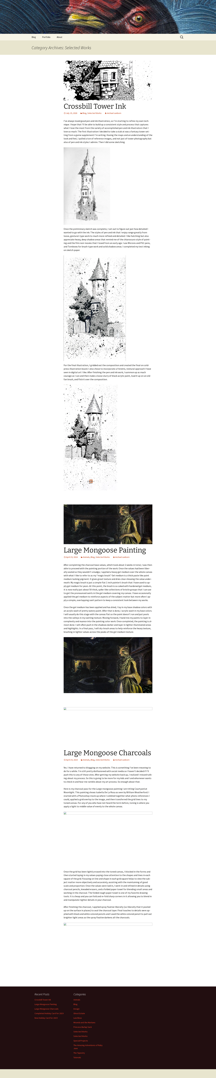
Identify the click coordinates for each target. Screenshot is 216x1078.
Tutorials (77, 1057)
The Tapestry (79, 1053)
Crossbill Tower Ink (95, 106)
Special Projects (80, 1040)
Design (76, 1008)
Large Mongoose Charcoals (107, 753)
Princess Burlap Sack (82, 1027)
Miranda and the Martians (84, 1022)
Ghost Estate (79, 1013)
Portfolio (46, 37)
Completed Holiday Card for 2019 (49, 1013)
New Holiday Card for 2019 (46, 1018)
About (59, 37)
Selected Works (94, 113)
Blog (34, 37)
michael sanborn (114, 113)
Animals (86, 557)
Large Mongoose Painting (105, 550)
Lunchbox (77, 1018)
